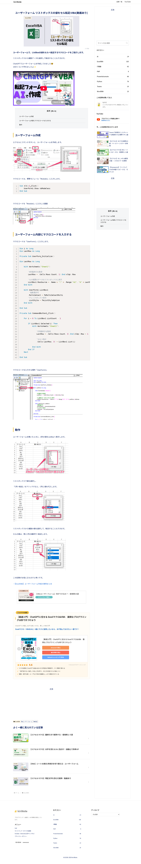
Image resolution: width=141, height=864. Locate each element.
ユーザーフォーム (27, 721)
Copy (87, 185)
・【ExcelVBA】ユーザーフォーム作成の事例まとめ (32, 583)
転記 (36, 721)
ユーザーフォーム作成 (26, 116)
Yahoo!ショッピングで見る (55, 657)
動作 (20, 125)
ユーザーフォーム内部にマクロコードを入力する (35, 121)
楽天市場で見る (55, 652)
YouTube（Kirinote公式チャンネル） (25, 833)
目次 (48, 111)
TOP (16, 828)
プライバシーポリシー (21, 836)
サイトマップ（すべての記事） (23, 831)
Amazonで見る (55, 648)
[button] (127, 43)
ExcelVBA (17, 721)
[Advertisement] (51, 703)
